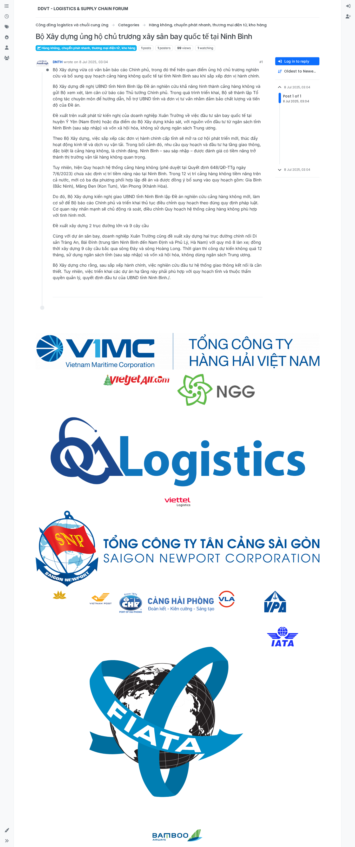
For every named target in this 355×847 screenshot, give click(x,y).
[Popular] (6, 37)
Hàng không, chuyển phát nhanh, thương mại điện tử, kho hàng (88, 48)
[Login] (348, 6)
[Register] (348, 16)
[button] (6, 830)
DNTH (58, 62)
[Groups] (6, 58)
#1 (261, 62)
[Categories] (6, 6)
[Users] (6, 48)
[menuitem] (348, 6)
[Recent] (6, 16)
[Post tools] (258, 291)
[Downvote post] (248, 291)
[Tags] (6, 27)
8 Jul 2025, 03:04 (93, 62)
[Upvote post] (229, 291)
